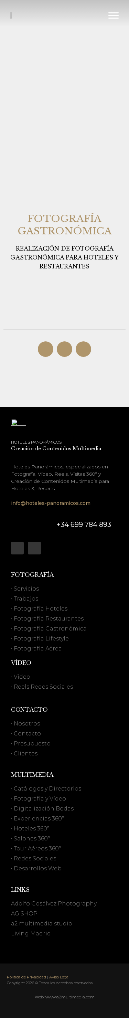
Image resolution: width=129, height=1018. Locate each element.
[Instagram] (34, 548)
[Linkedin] (17, 548)
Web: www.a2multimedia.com (65, 996)
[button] (45, 349)
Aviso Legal (59, 977)
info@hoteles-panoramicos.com (50, 503)
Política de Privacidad (26, 977)
